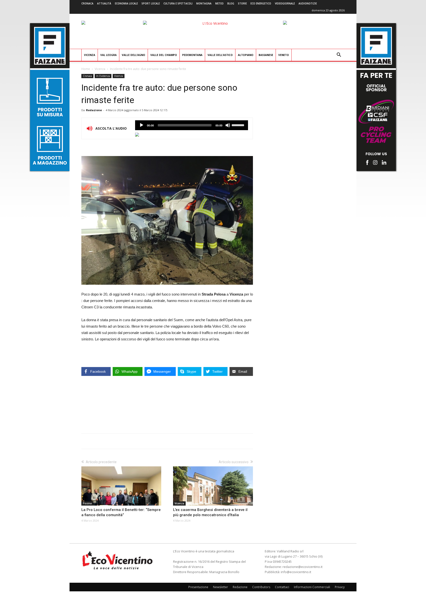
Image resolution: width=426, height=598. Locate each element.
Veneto (283, 55)
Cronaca (87, 3)
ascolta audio (141, 125)
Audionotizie (308, 3)
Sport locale (151, 3)
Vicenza (89, 55)
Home (85, 69)
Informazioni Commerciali (312, 587)
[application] (191, 125)
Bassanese (266, 55)
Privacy (340, 587)
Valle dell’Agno (133, 55)
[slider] (239, 124)
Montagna (204, 3)
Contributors (261, 587)
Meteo (219, 3)
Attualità (104, 3)
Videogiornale (285, 3)
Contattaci (282, 587)
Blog (230, 3)
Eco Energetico (260, 3)
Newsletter (220, 587)
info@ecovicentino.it (296, 572)
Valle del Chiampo (163, 55)
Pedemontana (192, 55)
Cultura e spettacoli (178, 3)
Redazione (94, 110)
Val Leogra (108, 55)
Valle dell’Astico (220, 55)
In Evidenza (103, 76)
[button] (339, 55)
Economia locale (126, 3)
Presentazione (198, 587)
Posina (87, 503)
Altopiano (245, 55)
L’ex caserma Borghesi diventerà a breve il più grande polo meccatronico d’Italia (210, 512)
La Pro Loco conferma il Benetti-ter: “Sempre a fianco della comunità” (121, 512)
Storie (242, 3)
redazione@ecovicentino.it (302, 566)
